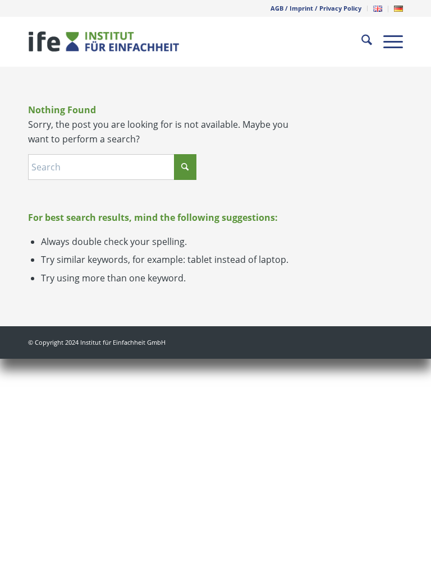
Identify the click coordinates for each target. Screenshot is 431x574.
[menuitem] (316, 8)
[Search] (361, 41)
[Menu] (387, 41)
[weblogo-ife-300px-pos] (104, 41)
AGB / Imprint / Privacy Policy (315, 8)
